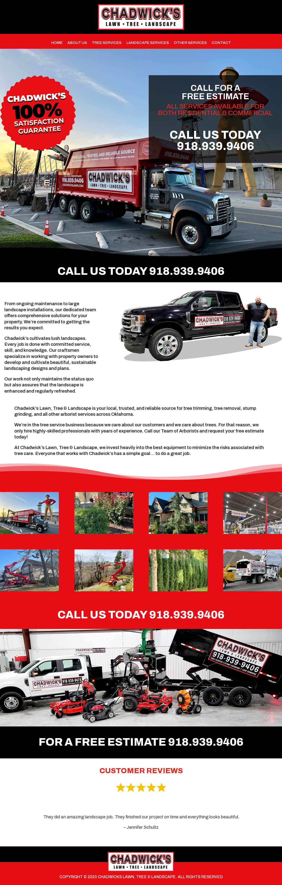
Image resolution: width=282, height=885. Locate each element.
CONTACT (221, 43)
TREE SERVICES (107, 43)
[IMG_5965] (29, 590)
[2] (178, 533)
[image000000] (103, 590)
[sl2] (252, 590)
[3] (178, 590)
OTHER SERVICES (190, 43)
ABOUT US (77, 43)
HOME (57, 43)
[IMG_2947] (29, 533)
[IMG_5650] (252, 533)
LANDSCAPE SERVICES (147, 43)
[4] (103, 533)
